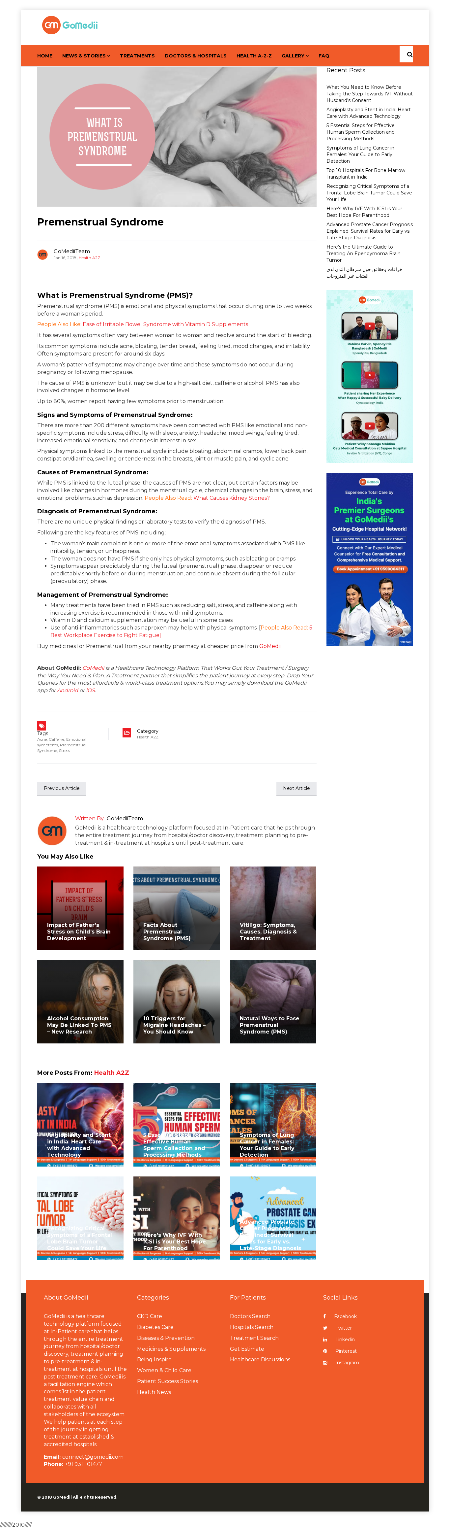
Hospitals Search (251, 1327)
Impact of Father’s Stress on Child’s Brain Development (79, 931)
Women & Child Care (164, 1370)
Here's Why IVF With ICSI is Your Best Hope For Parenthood (174, 1241)
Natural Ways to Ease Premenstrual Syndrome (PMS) (269, 1025)
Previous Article (62, 788)
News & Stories (84, 56)
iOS (90, 690)
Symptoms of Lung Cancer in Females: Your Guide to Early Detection (267, 1145)
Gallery (293, 56)
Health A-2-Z (254, 56)
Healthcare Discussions (260, 1359)
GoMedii (270, 646)
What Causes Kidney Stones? (231, 498)
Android (67, 690)
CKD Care (149, 1316)
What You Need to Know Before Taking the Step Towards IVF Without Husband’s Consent (369, 93)
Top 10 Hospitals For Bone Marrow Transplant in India (365, 173)
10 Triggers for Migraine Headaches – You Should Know (174, 1025)
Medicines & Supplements (171, 1349)
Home (44, 56)
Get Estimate (247, 1349)
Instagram (347, 1363)
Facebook (345, 1316)
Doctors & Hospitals (196, 56)
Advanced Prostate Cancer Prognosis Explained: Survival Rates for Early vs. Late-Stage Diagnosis (270, 1235)
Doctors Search (250, 1316)
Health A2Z (89, 257)
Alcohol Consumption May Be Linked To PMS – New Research (79, 1025)
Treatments (137, 56)
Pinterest (346, 1351)
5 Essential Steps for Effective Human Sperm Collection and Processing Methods (174, 1145)
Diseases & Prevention (166, 1338)
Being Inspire (154, 1359)
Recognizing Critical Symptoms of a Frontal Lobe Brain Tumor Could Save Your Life (79, 1238)
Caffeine (56, 739)
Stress (64, 750)
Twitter (344, 1328)
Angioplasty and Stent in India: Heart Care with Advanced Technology (79, 1145)
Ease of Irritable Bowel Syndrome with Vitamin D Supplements (165, 324)
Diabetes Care (155, 1327)
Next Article (296, 788)
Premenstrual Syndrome (100, 222)
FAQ (324, 56)
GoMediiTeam (72, 251)
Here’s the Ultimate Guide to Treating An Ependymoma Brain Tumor (363, 253)
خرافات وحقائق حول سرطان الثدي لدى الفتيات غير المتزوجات (364, 272)
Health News (154, 1392)
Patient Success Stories (167, 1381)
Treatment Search (254, 1338)
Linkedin (345, 1339)
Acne (42, 739)
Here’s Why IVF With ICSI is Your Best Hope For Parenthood (364, 212)
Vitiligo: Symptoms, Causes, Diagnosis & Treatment (268, 931)
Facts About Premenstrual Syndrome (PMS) (167, 931)
